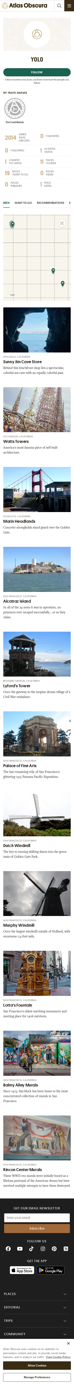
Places (10, 1294)
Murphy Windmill (18, 925)
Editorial (12, 1307)
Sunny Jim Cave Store (22, 362)
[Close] (68, 1343)
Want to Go (23, 202)
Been (6, 202)
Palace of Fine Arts (20, 766)
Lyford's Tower (16, 686)
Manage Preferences (37, 1377)
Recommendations (50, 202)
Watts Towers (16, 441)
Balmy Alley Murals (20, 1085)
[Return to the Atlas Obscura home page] (25, 5)
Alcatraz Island (17, 601)
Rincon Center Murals (22, 1170)
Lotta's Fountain (17, 1005)
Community (15, 1334)
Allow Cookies (37, 1365)
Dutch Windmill (16, 846)
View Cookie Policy (58, 1357)
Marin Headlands (19, 521)
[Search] (59, 5)
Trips (8, 1320)
